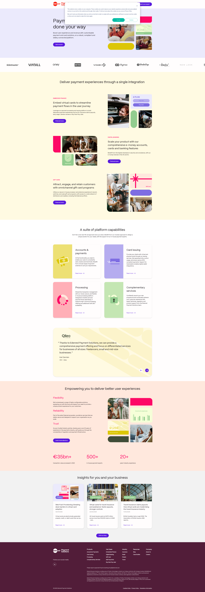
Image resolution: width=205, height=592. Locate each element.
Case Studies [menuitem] (136, 554)
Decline (131, 20)
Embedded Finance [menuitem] (111, 552)
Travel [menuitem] (123, 559)
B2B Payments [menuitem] (110, 559)
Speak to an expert (144, 4)
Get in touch (59, 44)
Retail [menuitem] (123, 554)
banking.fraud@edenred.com (112, 567)
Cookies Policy (127, 588)
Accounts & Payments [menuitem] (92, 552)
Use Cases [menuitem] (109, 549)
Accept (118, 20)
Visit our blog (102, 535)
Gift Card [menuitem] (108, 557)
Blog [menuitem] (134, 552)
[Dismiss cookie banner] (137, 6)
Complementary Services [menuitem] (93, 559)
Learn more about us (61, 440)
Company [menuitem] (149, 549)
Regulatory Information (146, 588)
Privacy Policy (135, 588)
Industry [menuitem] (124, 549)
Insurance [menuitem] (124, 552)
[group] (68, 506)
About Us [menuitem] (148, 552)
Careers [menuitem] (148, 554)
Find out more (59, 121)
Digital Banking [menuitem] (110, 554)
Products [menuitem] (89, 549)
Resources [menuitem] (136, 549)
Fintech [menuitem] (124, 557)
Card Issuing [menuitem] (90, 554)
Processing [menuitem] (90, 557)
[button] (141, 371)
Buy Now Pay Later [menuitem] (111, 562)
